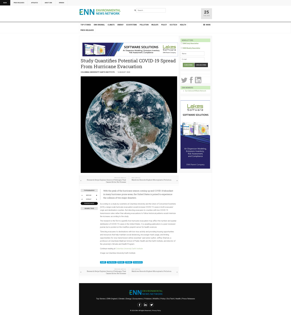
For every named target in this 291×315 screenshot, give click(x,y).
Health (183, 25)
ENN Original (99, 25)
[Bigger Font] (96, 195)
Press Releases (19, 3)
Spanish (61, 3)
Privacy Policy (156, 310)
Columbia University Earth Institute (129, 249)
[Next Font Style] (96, 199)
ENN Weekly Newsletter (191, 48)
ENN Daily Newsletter (191, 43)
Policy (164, 25)
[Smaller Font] (82, 195)
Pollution (144, 25)
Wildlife (154, 25)
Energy (120, 25)
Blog (5, 3)
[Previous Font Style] (82, 199)
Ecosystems (131, 25)
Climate (111, 25)
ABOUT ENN (48, 3)
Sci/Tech (173, 25)
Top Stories (85, 25)
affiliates (34, 3)
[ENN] (100, 12)
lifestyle (121, 262)
